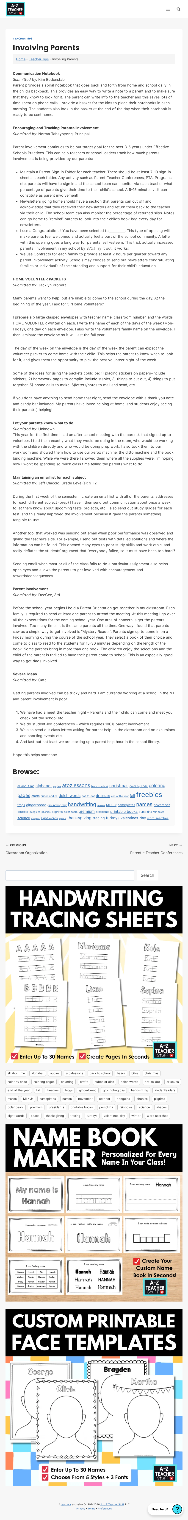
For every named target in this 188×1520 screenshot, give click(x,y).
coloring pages (44, 1082)
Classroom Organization (26, 849)
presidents (102, 811)
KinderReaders (165, 1090)
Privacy (80, 1508)
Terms (91, 1508)
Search (147, 875)
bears (121, 1073)
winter (136, 1116)
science (23, 818)
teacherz (66, 1504)
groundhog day (57, 805)
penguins (35, 811)
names (144, 804)
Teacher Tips (23, 38)
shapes (35, 818)
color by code (139, 786)
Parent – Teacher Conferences (156, 849)
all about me (25, 786)
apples (57, 786)
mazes (101, 805)
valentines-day (133, 818)
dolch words (69, 795)
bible (134, 1073)
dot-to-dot (88, 796)
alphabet (44, 785)
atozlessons (76, 785)
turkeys (112, 818)
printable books (124, 811)
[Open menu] (168, 9)
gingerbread (36, 805)
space (62, 818)
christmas (118, 785)
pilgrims (57, 811)
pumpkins (145, 811)
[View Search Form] (178, 9)
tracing (99, 818)
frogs (21, 805)
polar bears (70, 811)
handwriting (82, 804)
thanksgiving (79, 817)
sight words (49, 818)
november (162, 805)
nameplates (126, 805)
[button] (165, 1509)
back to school (99, 786)
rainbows (158, 811)
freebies (149, 795)
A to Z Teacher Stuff (112, 1504)
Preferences (105, 1508)
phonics (46, 811)
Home (20, 59)
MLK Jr (111, 805)
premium (87, 811)
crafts (35, 796)
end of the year (120, 796)
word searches (158, 818)
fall (132, 796)
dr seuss (103, 796)
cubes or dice (49, 796)
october (22, 811)
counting (67, 1082)
